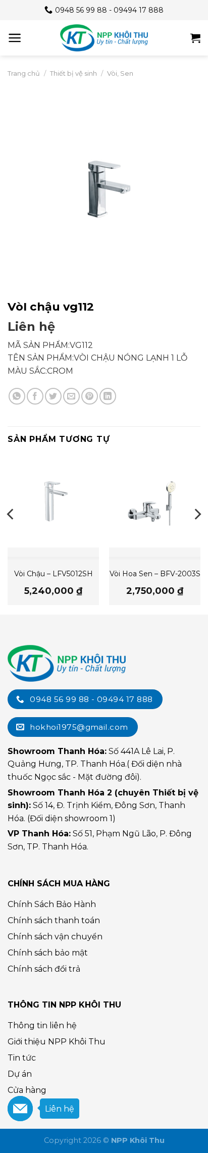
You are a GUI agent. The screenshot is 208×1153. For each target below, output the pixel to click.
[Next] (197, 534)
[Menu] (15, 38)
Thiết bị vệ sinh (73, 73)
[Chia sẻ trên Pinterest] (89, 396)
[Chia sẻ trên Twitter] (53, 396)
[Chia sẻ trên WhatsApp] (17, 396)
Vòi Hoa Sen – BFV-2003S (155, 573)
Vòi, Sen (120, 73)
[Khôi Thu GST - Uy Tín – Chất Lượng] (104, 38)
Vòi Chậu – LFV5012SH (53, 573)
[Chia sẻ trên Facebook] (35, 396)
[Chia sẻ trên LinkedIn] (107, 396)
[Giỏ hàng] (195, 38)
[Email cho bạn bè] (71, 396)
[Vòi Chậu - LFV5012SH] (53, 501)
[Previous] (11, 534)
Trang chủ (24, 73)
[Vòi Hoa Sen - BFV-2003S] (154, 501)
